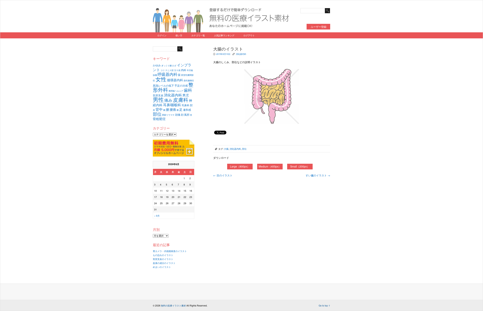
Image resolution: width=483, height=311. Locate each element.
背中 (159, 109)
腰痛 (173, 109)
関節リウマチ (168, 114)
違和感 (187, 110)
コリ (163, 70)
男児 (185, 95)
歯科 (188, 90)
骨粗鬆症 (159, 118)
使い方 (178, 35)
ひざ (174, 65)
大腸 (226, 148)
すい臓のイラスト (318, 175)
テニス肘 (169, 70)
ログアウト (249, 35)
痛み (168, 100)
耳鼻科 (185, 105)
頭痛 (177, 114)
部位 (157, 114)
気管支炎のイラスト (163, 259)
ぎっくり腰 (166, 65)
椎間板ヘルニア (176, 90)
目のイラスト (222, 175)
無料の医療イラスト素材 (173, 305)
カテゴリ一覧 (198, 35)
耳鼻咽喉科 (172, 104)
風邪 (186, 114)
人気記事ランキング (224, 35)
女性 (160, 79)
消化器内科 (173, 94)
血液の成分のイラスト (164, 262)
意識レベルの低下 (163, 85)
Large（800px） (240, 166)
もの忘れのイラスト (163, 255)
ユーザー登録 (318, 27)
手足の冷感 (181, 85)
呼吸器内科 (167, 74)
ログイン (161, 35)
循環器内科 (175, 80)
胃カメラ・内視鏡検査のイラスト (170, 251)
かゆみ (157, 65)
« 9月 (157, 215)
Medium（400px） (270, 166)
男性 (158, 99)
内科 (183, 70)
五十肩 (177, 70)
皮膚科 (180, 99)
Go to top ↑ (324, 305)
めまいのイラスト (162, 266)
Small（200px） (299, 166)
